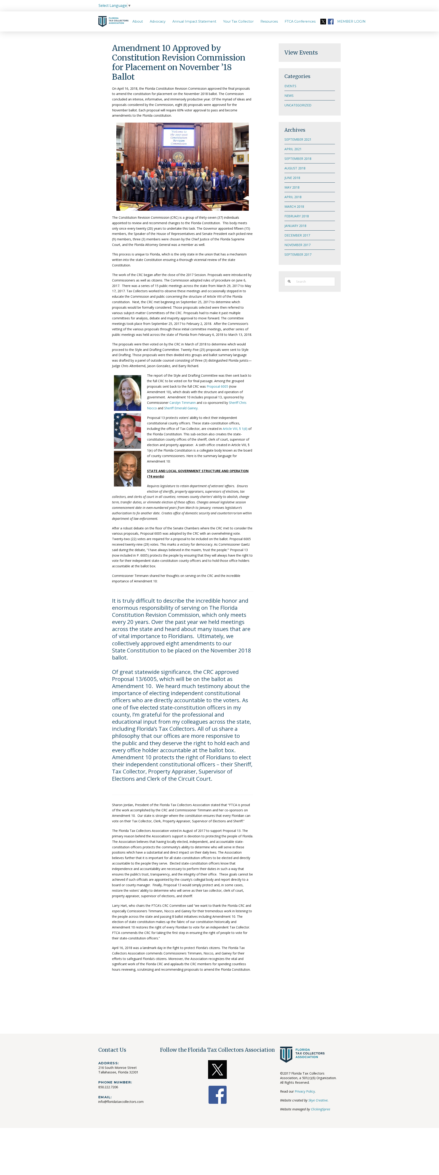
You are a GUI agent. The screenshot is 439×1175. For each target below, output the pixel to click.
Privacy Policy (305, 1091)
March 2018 (294, 206)
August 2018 (294, 168)
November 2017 (297, 245)
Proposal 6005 (217, 386)
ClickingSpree (320, 1109)
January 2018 (295, 225)
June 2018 (292, 178)
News (289, 95)
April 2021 (293, 149)
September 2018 (297, 158)
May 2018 (292, 187)
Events (290, 86)
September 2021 (297, 139)
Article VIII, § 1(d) (235, 428)
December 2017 (297, 235)
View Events (301, 52)
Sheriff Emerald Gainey (181, 408)
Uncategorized (297, 105)
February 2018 (296, 216)
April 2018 (293, 197)
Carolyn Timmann (182, 402)
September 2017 (297, 254)
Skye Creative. (318, 1100)
